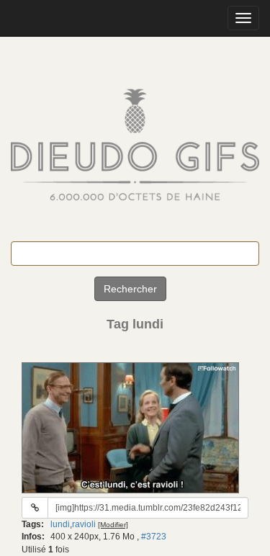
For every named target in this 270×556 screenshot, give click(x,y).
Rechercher (130, 289)
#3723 (153, 537)
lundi (60, 524)
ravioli (84, 524)
